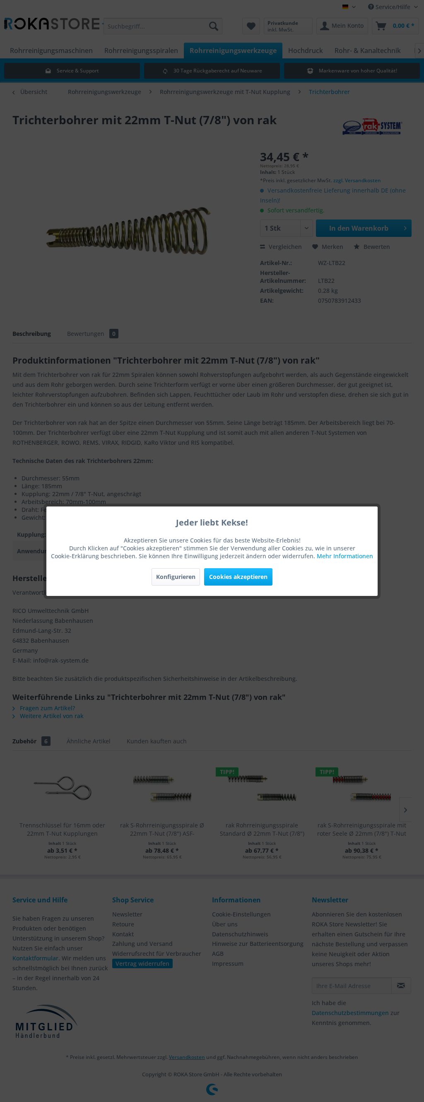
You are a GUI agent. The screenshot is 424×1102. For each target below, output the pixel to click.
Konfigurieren (175, 577)
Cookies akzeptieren (238, 577)
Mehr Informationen (345, 556)
